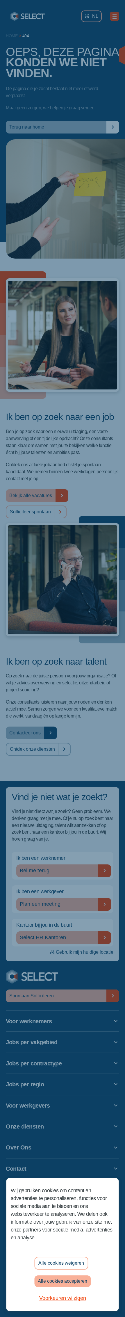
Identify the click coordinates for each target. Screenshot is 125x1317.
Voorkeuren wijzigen (62, 1298)
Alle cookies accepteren (62, 1281)
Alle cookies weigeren (61, 1263)
